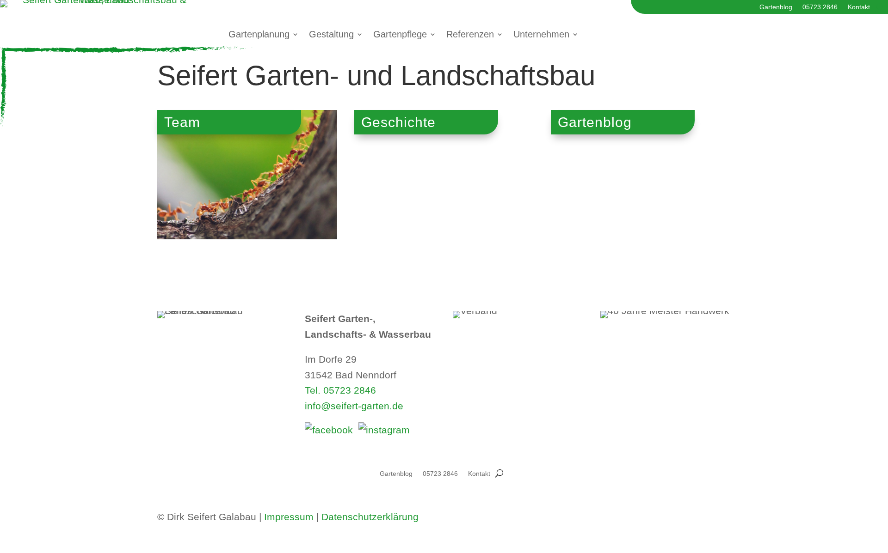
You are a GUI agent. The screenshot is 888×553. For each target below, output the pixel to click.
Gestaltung (331, 35)
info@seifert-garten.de (354, 406)
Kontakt (859, 7)
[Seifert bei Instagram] (384, 430)
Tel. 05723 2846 (340, 390)
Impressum (289, 516)
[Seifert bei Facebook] (329, 430)
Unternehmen (541, 35)
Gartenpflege (400, 35)
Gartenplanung (259, 35)
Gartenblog (775, 7)
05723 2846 (820, 7)
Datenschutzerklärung (370, 516)
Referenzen (470, 35)
